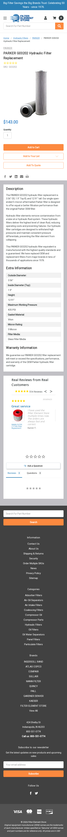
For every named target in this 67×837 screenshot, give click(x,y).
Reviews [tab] (12, 472)
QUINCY (33, 686)
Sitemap (33, 578)
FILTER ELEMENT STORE (33, 705)
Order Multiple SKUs (33, 563)
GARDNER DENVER (34, 696)
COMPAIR (33, 671)
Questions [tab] (32, 472)
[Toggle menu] (4, 18)
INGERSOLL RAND (33, 661)
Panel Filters (33, 639)
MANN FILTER (33, 681)
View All (33, 710)
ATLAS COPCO (33, 666)
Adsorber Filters (33, 595)
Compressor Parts (33, 619)
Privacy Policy (33, 573)
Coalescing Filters (33, 610)
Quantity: (7, 129)
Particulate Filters (33, 644)
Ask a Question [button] (35, 465)
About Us (34, 548)
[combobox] (33, 26)
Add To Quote (34, 165)
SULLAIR (33, 676)
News (34, 568)
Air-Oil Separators (33, 600)
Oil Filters (33, 629)
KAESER (33, 700)
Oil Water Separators (33, 634)
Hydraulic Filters (33, 624)
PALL (33, 691)
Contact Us (33, 543)
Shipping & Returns (33, 553)
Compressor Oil (33, 614)
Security (33, 558)
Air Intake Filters (33, 605)
